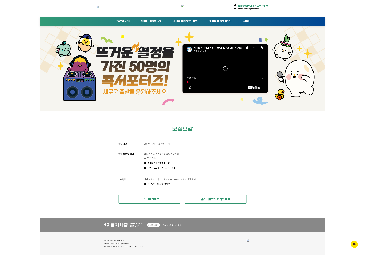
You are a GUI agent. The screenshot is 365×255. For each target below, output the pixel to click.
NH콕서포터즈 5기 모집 (185, 21)
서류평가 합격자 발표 (218, 199)
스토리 (246, 21)
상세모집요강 (151, 199)
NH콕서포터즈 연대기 (220, 21)
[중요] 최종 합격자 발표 (164, 225)
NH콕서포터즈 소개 (151, 21)
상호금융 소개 (122, 21)
